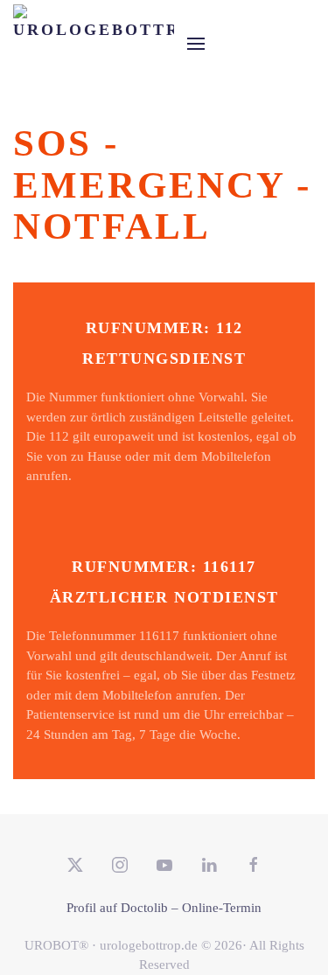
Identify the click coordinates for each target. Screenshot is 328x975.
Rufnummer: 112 (164, 328)
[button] (196, 43)
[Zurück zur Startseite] (93, 43)
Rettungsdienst (164, 358)
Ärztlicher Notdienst (164, 597)
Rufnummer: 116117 (164, 566)
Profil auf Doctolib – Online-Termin (164, 908)
